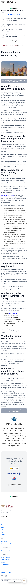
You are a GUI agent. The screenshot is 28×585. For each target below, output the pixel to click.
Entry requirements (6, 543)
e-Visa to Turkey (12, 313)
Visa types (4, 541)
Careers (3, 527)
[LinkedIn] (6, 576)
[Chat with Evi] (24, 581)
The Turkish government (7, 195)
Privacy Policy (5, 559)
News (2, 532)
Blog (2, 529)
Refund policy (5, 564)
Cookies (3, 562)
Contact (3, 534)
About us (3, 524)
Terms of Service (5, 557)
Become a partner (6, 550)
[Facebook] (2, 576)
